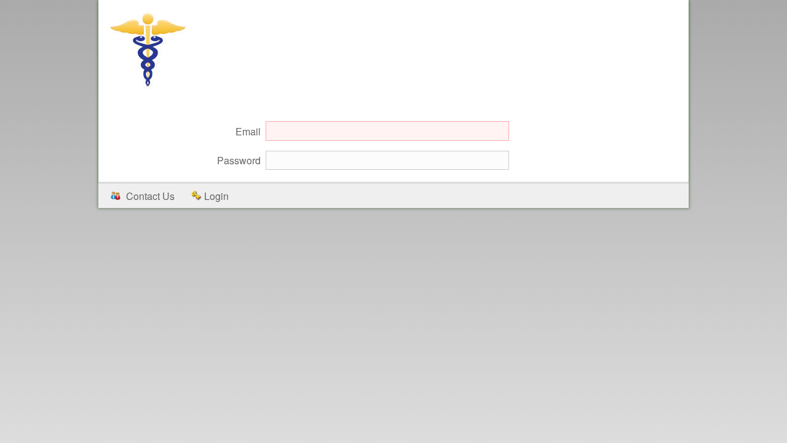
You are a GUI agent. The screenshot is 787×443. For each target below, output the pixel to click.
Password (239, 160)
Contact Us (150, 196)
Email (248, 131)
